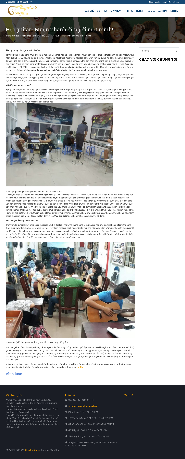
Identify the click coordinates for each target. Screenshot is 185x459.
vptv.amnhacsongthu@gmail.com (165, 2)
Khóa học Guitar (32, 450)
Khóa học (115, 11)
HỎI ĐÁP (140, 11)
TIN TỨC (129, 11)
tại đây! (80, 367)
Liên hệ (174, 11)
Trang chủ (88, 11)
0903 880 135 (13, 2)
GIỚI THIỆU (102, 11)
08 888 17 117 (26, 2)
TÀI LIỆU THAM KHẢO (157, 11)
